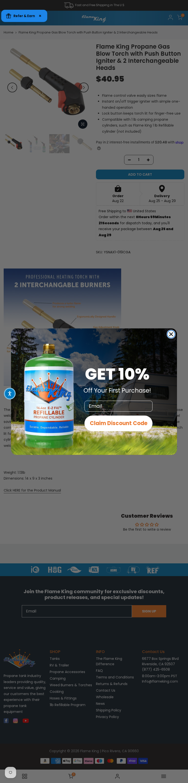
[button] (10, 393)
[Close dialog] (171, 334)
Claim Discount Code (118, 423)
